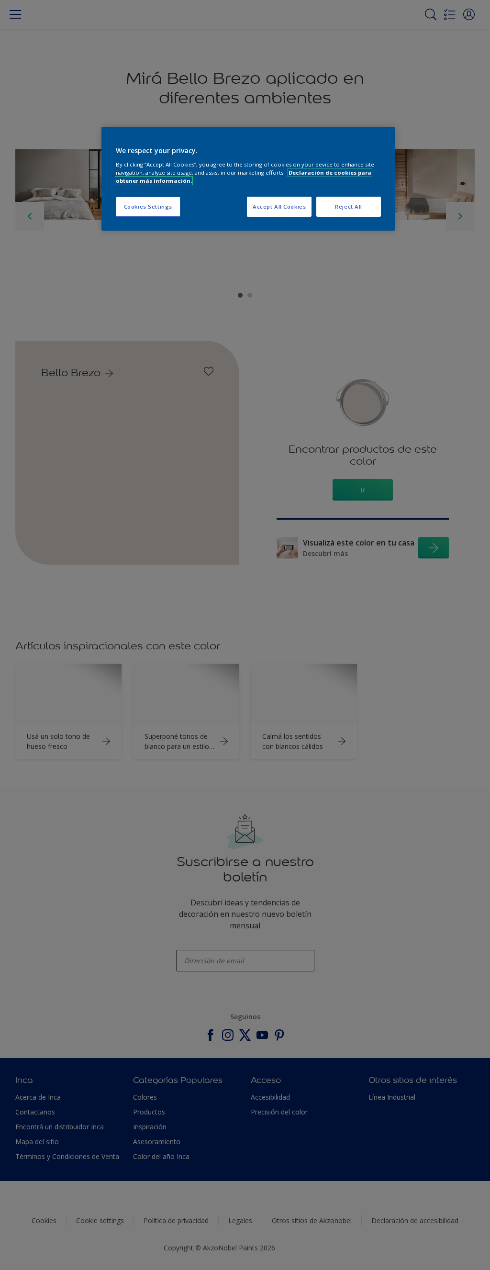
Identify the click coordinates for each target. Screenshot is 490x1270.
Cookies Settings (148, 206)
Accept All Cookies (279, 206)
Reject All (348, 206)
